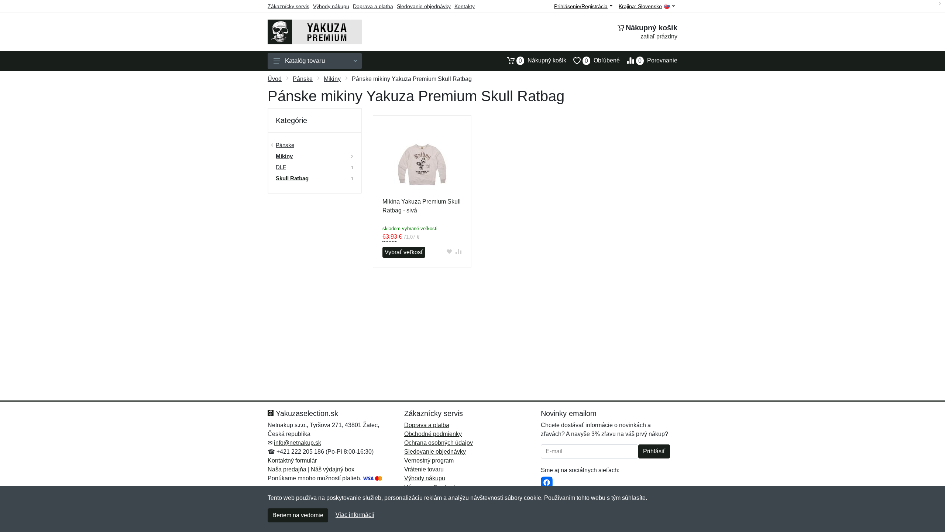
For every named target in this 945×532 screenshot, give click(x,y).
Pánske (303, 79)
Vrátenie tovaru (424, 469)
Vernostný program (429, 460)
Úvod (275, 79)
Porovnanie (657, 60)
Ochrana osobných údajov (438, 443)
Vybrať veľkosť (404, 252)
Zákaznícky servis (288, 6)
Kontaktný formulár (292, 460)
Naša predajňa (287, 469)
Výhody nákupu (331, 6)
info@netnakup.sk (297, 443)
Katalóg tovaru (305, 60)
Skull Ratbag (292, 178)
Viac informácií (355, 515)
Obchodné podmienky (433, 434)
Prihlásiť (654, 451)
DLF (281, 167)
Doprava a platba (373, 6)
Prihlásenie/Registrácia (581, 6)
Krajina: (640, 6)
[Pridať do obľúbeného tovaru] (449, 251)
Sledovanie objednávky (424, 6)
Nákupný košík (542, 60)
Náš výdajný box (332, 469)
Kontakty (464, 6)
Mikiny (332, 79)
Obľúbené (602, 60)
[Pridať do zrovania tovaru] (458, 251)
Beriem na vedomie (297, 515)
